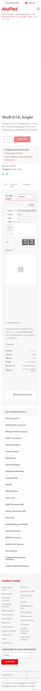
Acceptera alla (20, 376)
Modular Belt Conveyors (16, 431)
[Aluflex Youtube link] (30, 674)
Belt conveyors (12, 418)
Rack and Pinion (12, 531)
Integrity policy (7, 674)
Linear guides (21, 17)
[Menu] (38, 9)
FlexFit (8, 484)
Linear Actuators (12, 445)
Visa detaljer (29, 369)
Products (11, 14)
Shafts (30, 17)
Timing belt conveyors (15, 425)
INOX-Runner (11, 491)
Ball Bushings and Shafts (16, 524)
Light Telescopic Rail (14, 504)
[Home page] (10, 9)
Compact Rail (11, 478)
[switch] (35, 346)
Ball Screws (10, 458)
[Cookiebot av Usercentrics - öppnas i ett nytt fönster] (28, 300)
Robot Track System (14, 544)
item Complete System (23, 14)
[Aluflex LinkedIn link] (36, 674)
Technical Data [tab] (14, 185)
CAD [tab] (5, 184)
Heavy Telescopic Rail (15, 511)
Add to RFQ (22, 139)
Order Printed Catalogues (17, 566)
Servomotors (11, 551)
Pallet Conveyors (13, 537)
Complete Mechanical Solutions (15, 558)
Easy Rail (9, 517)
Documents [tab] (26, 184)
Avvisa (20, 389)
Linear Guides (11, 451)
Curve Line (10, 498)
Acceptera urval (20, 383)
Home (4, 14)
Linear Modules (12, 464)
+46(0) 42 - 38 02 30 (27, 686)
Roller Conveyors (13, 438)
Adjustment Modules (14, 471)
